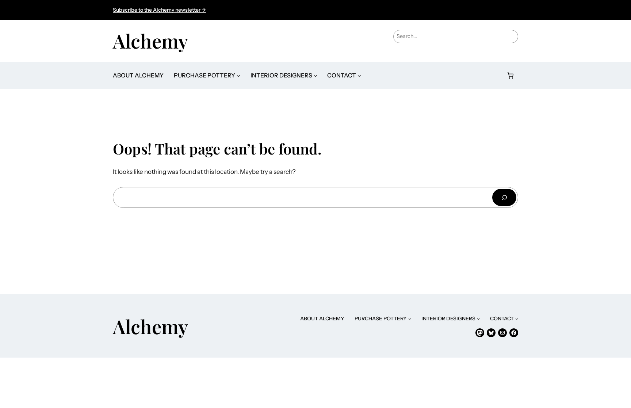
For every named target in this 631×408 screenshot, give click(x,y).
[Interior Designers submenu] (315, 75)
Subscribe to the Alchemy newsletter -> (159, 10)
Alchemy (150, 40)
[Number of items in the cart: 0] (511, 75)
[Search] (504, 197)
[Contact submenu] (359, 75)
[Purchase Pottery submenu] (238, 75)
